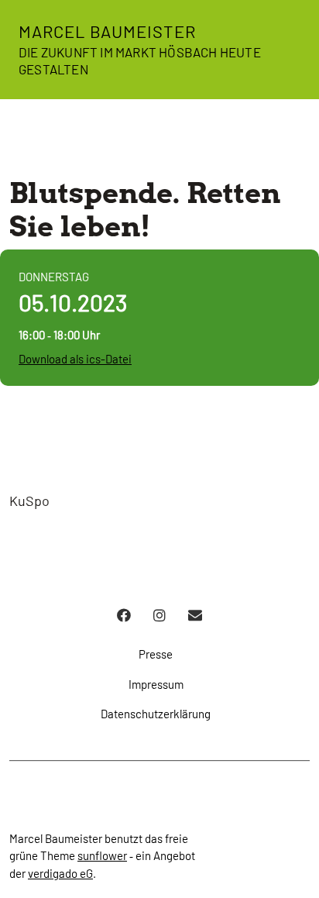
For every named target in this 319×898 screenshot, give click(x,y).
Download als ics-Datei (75, 359)
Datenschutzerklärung (156, 714)
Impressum (156, 684)
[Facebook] (123, 615)
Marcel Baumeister (107, 31)
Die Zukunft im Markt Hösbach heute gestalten (140, 60)
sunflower (102, 855)
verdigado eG (60, 873)
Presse (156, 654)
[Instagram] (159, 615)
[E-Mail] (195, 615)
